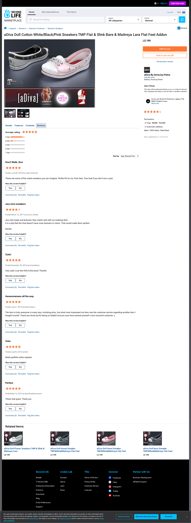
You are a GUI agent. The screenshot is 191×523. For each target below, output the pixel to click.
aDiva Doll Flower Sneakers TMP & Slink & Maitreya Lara (24, 449)
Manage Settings (124, 516)
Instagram (116, 487)
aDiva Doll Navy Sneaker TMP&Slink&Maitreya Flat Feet (157, 449)
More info (155, 103)
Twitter (115, 491)
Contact (63, 478)
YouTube (116, 496)
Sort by (116, 156)
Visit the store (149, 77)
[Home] (5, 28)
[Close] (187, 516)
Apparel (13, 28)
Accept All (168, 516)
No (20, 188)
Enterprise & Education (45, 486)
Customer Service (91, 486)
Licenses (88, 490)
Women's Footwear (37, 28)
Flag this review (33, 195)
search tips (170, 12)
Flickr (114, 482)
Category (110, 18)
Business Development (142, 478)
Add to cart (164, 49)
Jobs (62, 486)
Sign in (163, 3)
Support (39, 507)
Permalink (22, 195)
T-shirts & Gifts (42, 482)
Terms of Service (91, 478)
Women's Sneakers (55, 28)
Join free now (177, 3)
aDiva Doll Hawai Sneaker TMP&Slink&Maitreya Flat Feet (65, 449)
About (62, 482)
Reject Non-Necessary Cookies (146, 516)
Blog (38, 498)
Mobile (38, 478)
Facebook (116, 478)
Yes (10, 188)
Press (62, 490)
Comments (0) (11, 195)
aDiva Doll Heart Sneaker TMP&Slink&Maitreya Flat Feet (111, 449)
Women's (22, 28)
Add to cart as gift (165, 55)
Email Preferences (43, 502)
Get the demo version (165, 62)
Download (40, 494)
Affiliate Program (140, 482)
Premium (39, 490)
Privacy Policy (89, 482)
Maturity (147, 18)
